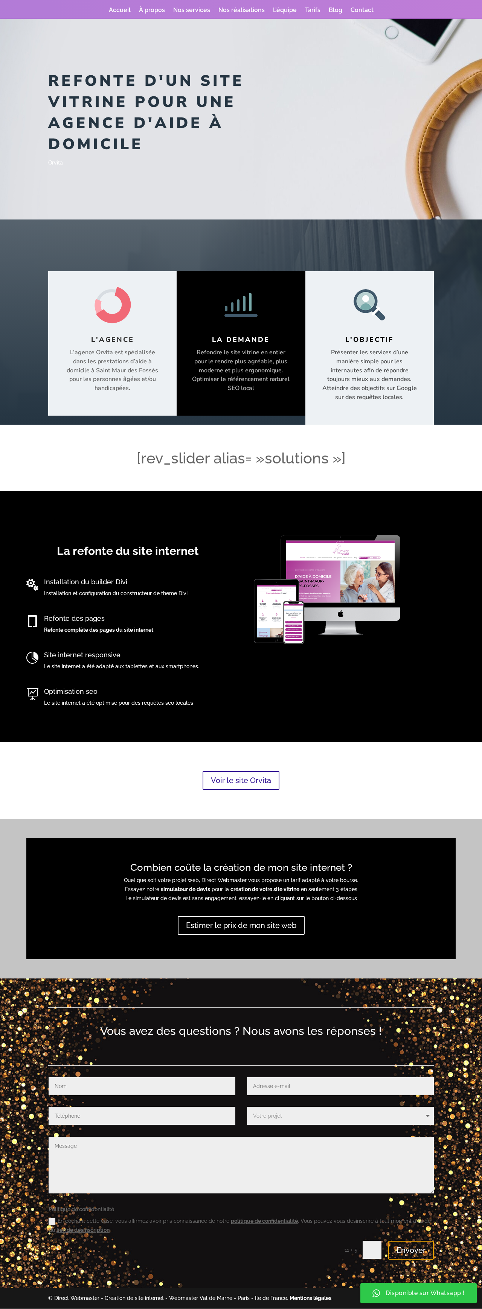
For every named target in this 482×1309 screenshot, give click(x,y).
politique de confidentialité (264, 1221)
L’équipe (285, 11)
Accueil (120, 11)
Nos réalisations (241, 11)
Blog (335, 11)
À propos (152, 11)
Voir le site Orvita (241, 780)
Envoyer (411, 1250)
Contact (362, 11)
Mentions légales (310, 1298)
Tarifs (312, 11)
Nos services (191, 11)
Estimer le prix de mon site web (241, 925)
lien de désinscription (83, 1230)
